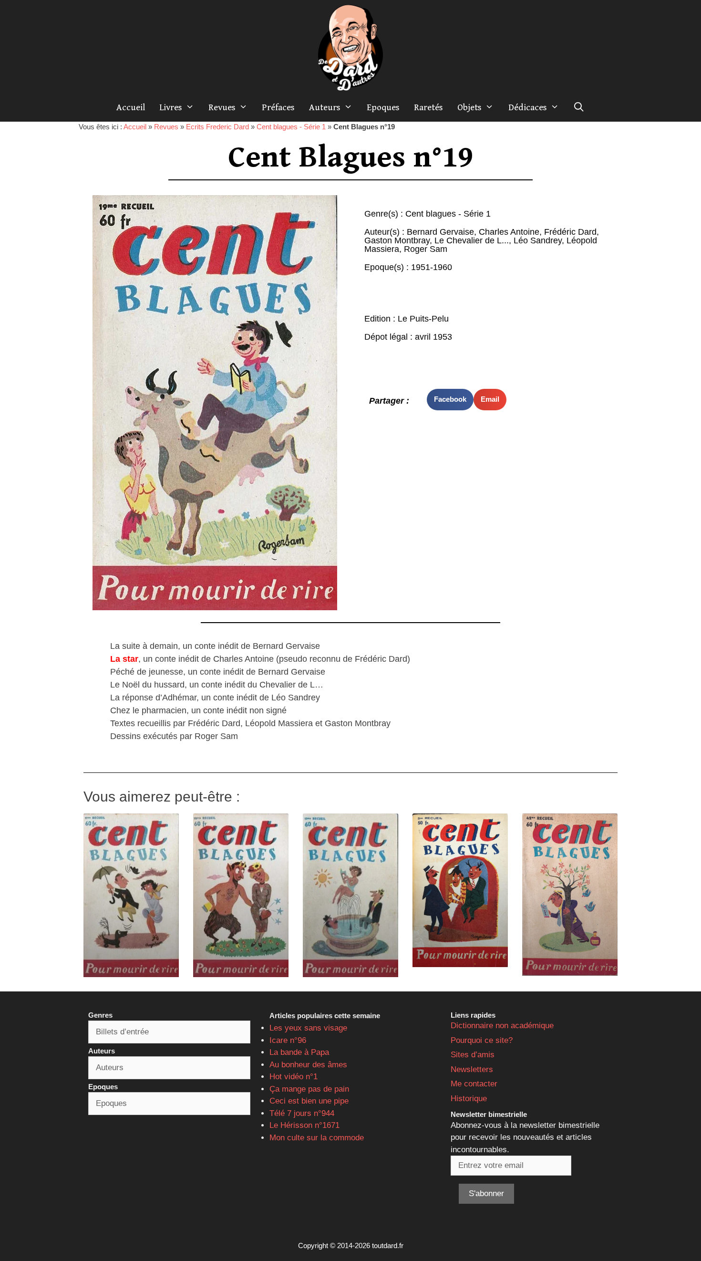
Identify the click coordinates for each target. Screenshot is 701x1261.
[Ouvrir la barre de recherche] (579, 107)
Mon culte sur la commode (316, 1137)
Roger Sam (425, 249)
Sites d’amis (473, 1054)
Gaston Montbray (397, 240)
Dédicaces (527, 107)
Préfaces (278, 107)
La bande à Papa (299, 1052)
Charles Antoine (509, 232)
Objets (469, 107)
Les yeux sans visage (308, 1027)
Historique (469, 1098)
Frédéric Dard (570, 232)
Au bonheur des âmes (308, 1064)
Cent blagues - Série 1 (291, 127)
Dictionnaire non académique (502, 1025)
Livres (170, 107)
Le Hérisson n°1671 (304, 1125)
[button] (450, 399)
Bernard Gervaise (440, 232)
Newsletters (472, 1069)
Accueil (130, 107)
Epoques (383, 107)
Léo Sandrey (538, 240)
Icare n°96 (287, 1040)
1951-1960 (431, 267)
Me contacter (474, 1083)
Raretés (428, 107)
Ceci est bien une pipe (309, 1100)
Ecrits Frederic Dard (217, 127)
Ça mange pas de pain (309, 1089)
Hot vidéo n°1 (293, 1076)
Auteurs (324, 107)
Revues (222, 107)
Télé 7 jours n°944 (301, 1113)
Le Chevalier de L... (471, 240)
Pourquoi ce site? (482, 1040)
